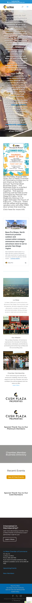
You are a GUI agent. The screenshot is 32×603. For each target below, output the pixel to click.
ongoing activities (19, 105)
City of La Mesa (15, 586)
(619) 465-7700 (12, 558)
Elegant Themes (17, 598)
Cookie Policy (15, 591)
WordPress (17, 600)
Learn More (16, 385)
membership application (16, 124)
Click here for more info (14, 209)
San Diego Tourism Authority (15, 587)
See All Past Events (16, 477)
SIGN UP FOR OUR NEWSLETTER (15, 589)
